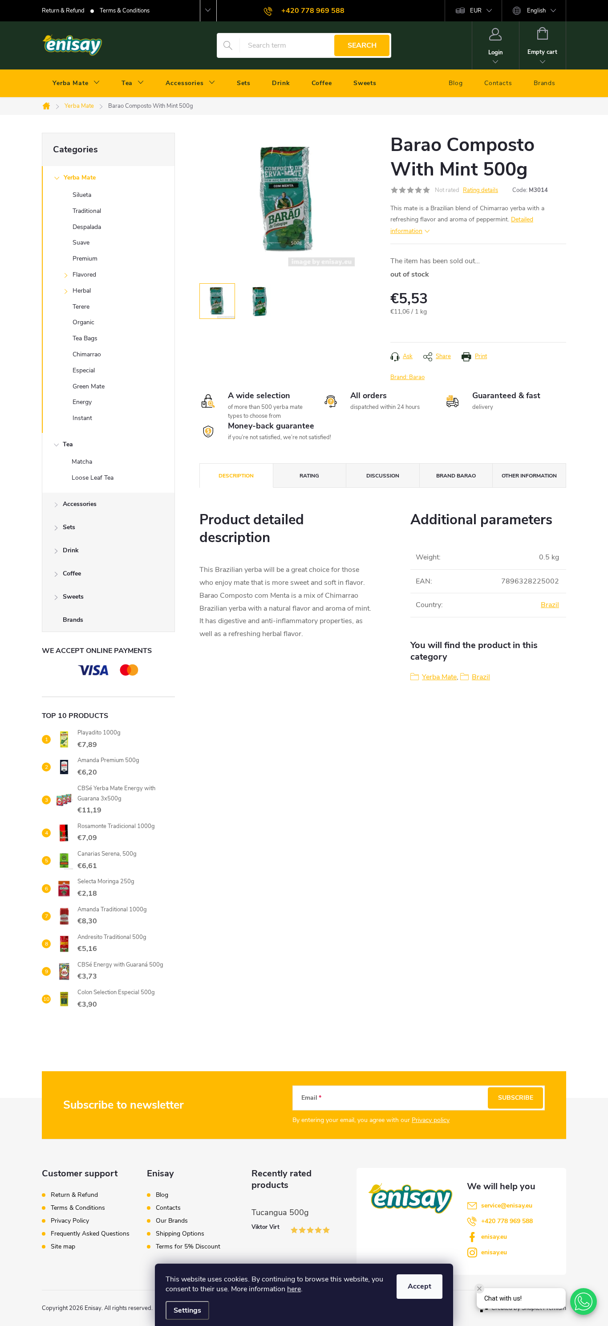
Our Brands (172, 1220)
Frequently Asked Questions (90, 1233)
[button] (583, 1301)
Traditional (87, 211)
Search (362, 45)
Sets (69, 527)
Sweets (73, 596)
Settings (187, 1310)
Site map (63, 1246)
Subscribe (515, 1097)
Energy (82, 402)
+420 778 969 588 (507, 1221)
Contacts (168, 1208)
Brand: (407, 377)
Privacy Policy (70, 1220)
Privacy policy (431, 1120)
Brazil (550, 605)
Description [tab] (236, 475)
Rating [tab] (309, 475)
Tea (68, 444)
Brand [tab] (456, 475)
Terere (81, 306)
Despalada (87, 227)
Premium (85, 258)
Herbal (82, 290)
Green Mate (89, 386)
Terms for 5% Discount (188, 1246)
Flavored (84, 274)
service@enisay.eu (506, 1205)
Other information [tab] (529, 475)
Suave (81, 242)
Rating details (480, 190)
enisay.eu (494, 1236)
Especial (84, 370)
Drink (71, 550)
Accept (419, 1286)
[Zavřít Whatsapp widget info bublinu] (479, 1288)
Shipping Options (180, 1233)
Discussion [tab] (382, 475)
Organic (83, 322)
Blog (162, 1195)
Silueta (82, 195)
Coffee (72, 573)
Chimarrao (87, 354)
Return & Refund (63, 11)
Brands (73, 620)
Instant (82, 418)
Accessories (80, 504)
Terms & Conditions (125, 11)
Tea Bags (85, 338)
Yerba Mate (80, 177)
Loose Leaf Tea (92, 477)
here (294, 1289)
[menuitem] (76, 83)
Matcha (82, 461)
